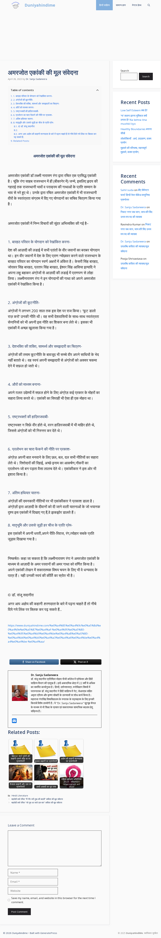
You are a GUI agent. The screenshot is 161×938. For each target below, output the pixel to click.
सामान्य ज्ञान (121, 5)
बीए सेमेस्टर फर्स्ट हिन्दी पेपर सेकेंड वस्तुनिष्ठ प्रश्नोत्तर (135, 194)
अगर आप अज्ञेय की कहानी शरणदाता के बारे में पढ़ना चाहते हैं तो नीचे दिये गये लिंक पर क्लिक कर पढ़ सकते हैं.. (55, 135)
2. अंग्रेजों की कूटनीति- (23, 99)
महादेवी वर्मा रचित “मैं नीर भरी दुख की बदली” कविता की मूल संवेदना (37, 799)
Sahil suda (127, 190)
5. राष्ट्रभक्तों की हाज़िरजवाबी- (26, 111)
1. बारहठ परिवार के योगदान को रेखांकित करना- (33, 96)
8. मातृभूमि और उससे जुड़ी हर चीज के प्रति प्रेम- (33, 122)
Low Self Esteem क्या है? (134, 110)
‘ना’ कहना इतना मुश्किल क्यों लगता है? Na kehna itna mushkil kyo (134, 119)
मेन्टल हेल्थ (136, 5)
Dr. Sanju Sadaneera (133, 207)
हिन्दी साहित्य (104, 5)
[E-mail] (14, 722)
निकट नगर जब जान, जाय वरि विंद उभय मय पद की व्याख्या (136, 229)
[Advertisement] (80, 34)
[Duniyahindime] (15, 5)
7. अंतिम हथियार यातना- (23, 118)
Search (125, 70)
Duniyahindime (40, 5)
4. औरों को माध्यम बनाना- (23, 107)
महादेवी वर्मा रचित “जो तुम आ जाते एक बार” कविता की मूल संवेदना (36, 802)
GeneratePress (48, 933)
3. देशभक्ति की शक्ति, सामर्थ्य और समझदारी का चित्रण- (36, 103)
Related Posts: (21, 140)
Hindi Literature (19, 795)
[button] (148, 5)
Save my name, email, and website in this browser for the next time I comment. (53, 900)
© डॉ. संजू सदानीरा (26, 126)
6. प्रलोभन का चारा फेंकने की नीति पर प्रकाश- (33, 114)
